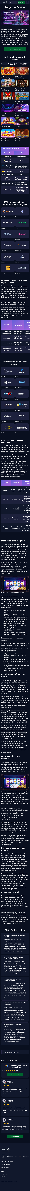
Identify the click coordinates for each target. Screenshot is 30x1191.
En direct (11, 64)
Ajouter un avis (15, 1074)
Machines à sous (24, 64)
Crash (17, 64)
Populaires (4, 64)
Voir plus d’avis (15, 1136)
